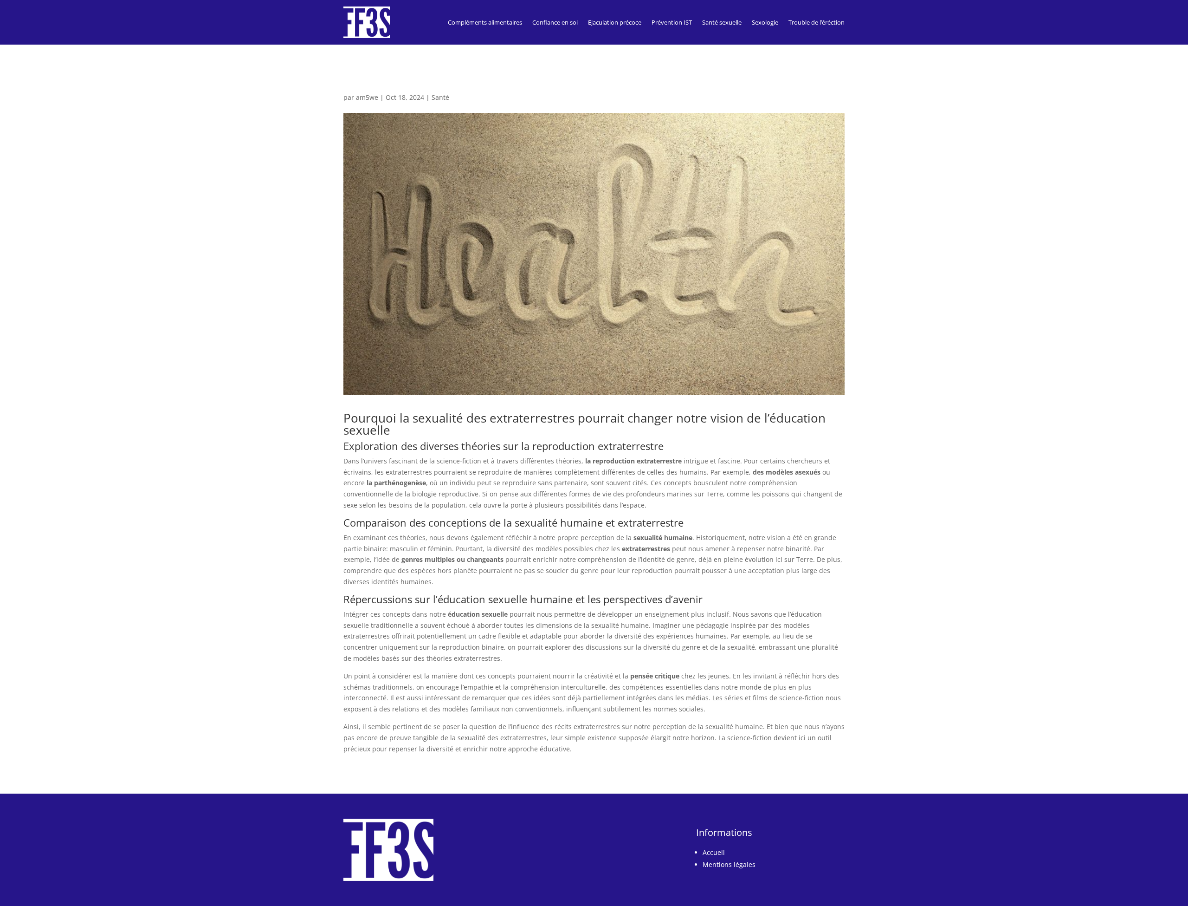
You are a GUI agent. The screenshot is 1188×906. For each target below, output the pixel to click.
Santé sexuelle (722, 22)
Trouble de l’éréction (816, 22)
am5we (367, 97)
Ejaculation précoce (614, 22)
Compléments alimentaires (485, 22)
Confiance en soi (555, 22)
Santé (440, 97)
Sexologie (765, 22)
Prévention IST (672, 22)
